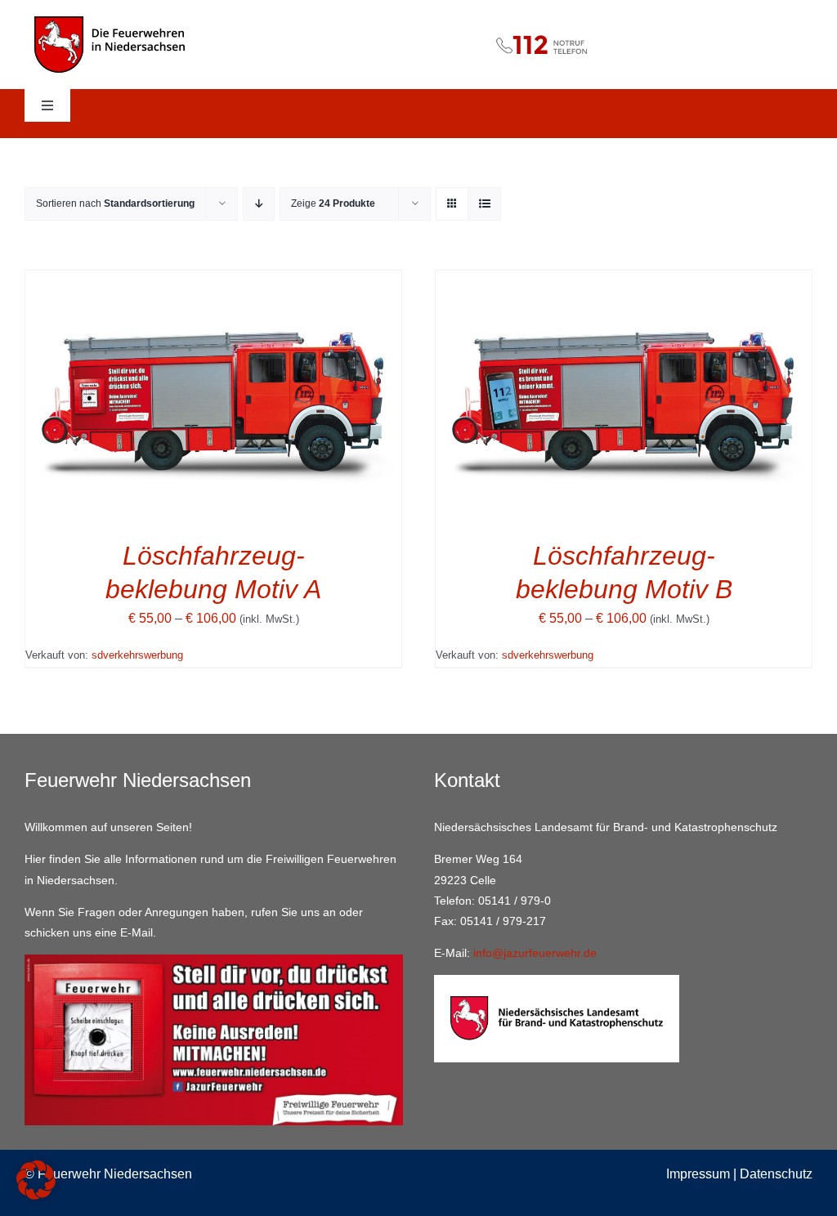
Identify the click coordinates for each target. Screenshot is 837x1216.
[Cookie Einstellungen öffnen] (36, 1195)
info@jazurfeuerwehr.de (535, 952)
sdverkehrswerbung (137, 655)
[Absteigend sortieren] (259, 204)
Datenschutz (776, 1174)
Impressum (698, 1174)
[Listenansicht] (484, 204)
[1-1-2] (419, 27)
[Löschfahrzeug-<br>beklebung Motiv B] (624, 281)
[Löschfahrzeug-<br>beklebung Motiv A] (213, 281)
